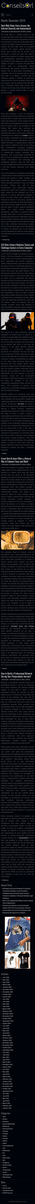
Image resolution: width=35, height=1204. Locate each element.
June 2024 (6, 1028)
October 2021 (7, 1089)
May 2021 (6, 1098)
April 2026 (6, 982)
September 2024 (8, 1021)
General (5, 1138)
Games (5, 453)
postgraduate (23, 838)
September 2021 (8, 1091)
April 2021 (6, 1101)
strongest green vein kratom (22, 626)
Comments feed (8, 1190)
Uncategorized (8, 1175)
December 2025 (8, 989)
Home (5, 1143)
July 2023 (6, 1052)
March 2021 (6, 1103)
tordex (25, 135)
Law (4, 1148)
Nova (29, 31)
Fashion (5, 1131)
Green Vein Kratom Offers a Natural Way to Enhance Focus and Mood (16, 460)
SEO (4, 1160)
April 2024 (6, 1033)
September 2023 (8, 1050)
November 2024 (8, 1016)
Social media (7, 1165)
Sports (5, 1167)
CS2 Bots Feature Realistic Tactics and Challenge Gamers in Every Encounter (17, 246)
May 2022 (6, 1072)
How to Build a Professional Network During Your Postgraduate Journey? (16, 675)
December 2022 (8, 1064)
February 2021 (7, 1106)
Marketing (6, 1150)
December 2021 (7, 1084)
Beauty (5, 1119)
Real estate (6, 1158)
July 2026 (6, 977)
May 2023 (6, 1057)
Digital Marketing (9, 1124)
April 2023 (6, 1060)
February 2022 (7, 1079)
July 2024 (6, 1026)
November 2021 (8, 1086)
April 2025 (6, 1006)
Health (5, 668)
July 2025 (6, 999)
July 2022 (6, 1069)
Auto (4, 1116)
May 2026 (6, 980)
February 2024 (7, 1038)
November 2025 (8, 992)
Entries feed (7, 1188)
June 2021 (6, 1096)
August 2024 (7, 1023)
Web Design (7, 1177)
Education (6, 880)
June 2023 (6, 1055)
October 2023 (7, 1047)
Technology (6, 239)
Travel (5, 1172)
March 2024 (6, 1035)
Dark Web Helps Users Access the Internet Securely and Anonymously (16, 27)
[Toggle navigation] (2, 14)
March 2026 (6, 984)
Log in (5, 1185)
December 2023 (8, 1043)
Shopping (6, 1162)
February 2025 (7, 1011)
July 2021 (6, 1093)
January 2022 (7, 1081)
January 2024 (7, 1040)
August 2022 (7, 1067)
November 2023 (8, 1045)
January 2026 (7, 987)
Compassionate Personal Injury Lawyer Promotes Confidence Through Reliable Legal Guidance (18, 895)
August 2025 (7, 997)
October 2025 (7, 994)
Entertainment (8, 1129)
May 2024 (6, 1030)
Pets (4, 1155)
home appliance (8, 1146)
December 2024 (8, 1014)
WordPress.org (7, 1193)
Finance (5, 1133)
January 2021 (7, 1108)
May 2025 (6, 1004)
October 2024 (7, 1018)
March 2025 (6, 1009)
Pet (4, 1153)
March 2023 (6, 1062)
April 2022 (6, 1074)
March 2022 (6, 1076)
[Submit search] (32, 15)
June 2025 (6, 1001)
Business (6, 1121)
